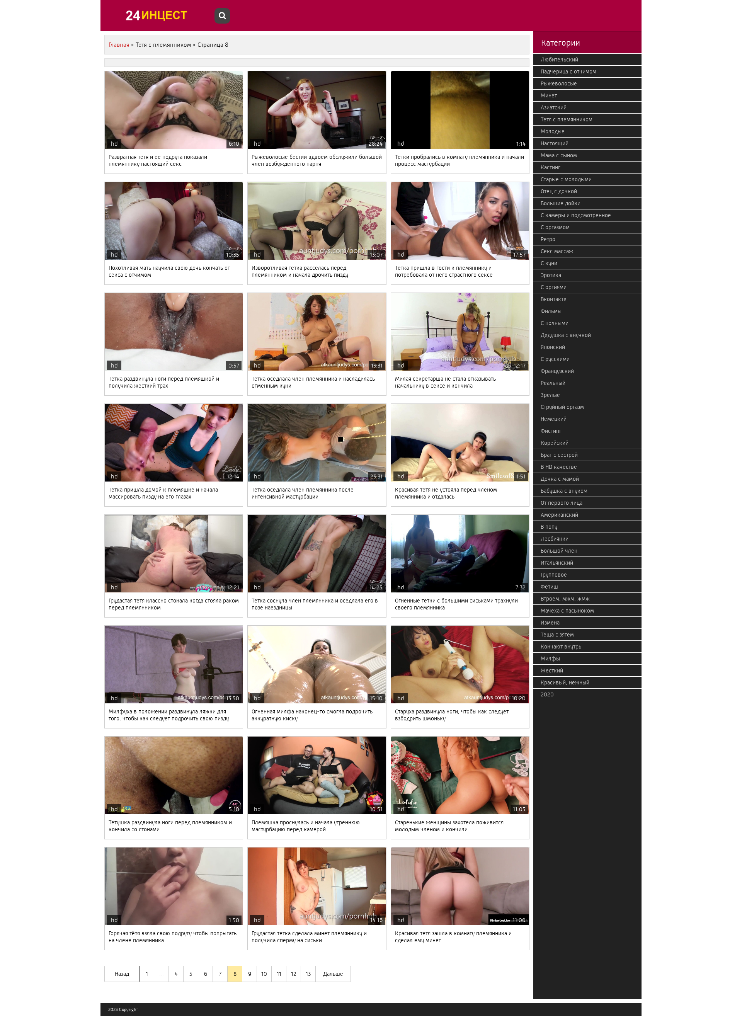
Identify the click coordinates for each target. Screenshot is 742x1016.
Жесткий (552, 670)
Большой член (559, 550)
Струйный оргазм (562, 406)
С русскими (555, 359)
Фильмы (551, 311)
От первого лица (561, 502)
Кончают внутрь (561, 646)
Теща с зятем (557, 634)
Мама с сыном (559, 155)
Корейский (554, 442)
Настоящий (554, 143)
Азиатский (554, 107)
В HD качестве (559, 466)
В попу (549, 526)
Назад (122, 973)
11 (279, 973)
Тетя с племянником (566, 119)
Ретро (548, 239)
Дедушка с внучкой (566, 335)
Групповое (554, 574)
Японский (553, 347)
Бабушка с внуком (564, 490)
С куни (549, 263)
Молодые (553, 131)
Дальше (333, 973)
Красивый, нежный (565, 682)
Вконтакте (554, 299)
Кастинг (550, 167)
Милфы (550, 658)
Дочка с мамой (560, 478)
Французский (557, 371)
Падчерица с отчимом (568, 71)
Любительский (559, 59)
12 (293, 973)
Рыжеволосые (559, 83)
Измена (550, 622)
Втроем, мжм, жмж (565, 598)
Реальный (553, 383)
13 (308, 973)
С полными (554, 323)
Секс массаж (557, 251)
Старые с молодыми (566, 179)
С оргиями (554, 287)
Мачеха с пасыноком (567, 610)
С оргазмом (555, 227)
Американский (559, 514)
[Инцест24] (158, 15)
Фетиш (549, 586)
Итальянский (557, 562)
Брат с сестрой (559, 454)
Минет (549, 95)
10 (264, 973)
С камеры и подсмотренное (576, 215)
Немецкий (554, 418)
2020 (547, 694)
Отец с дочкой (559, 191)
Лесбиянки (554, 538)
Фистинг (551, 430)
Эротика (551, 275)
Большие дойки (560, 203)
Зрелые (550, 394)
